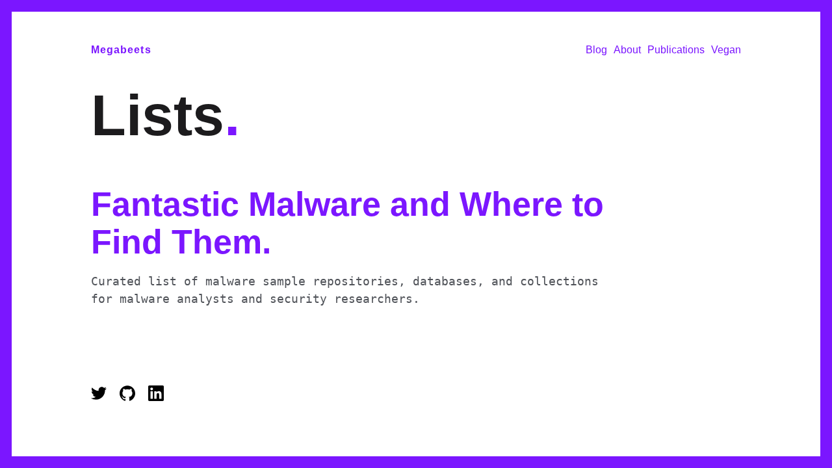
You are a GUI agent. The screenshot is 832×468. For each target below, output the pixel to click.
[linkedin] (156, 397)
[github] (131, 397)
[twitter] (102, 397)
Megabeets (121, 49)
